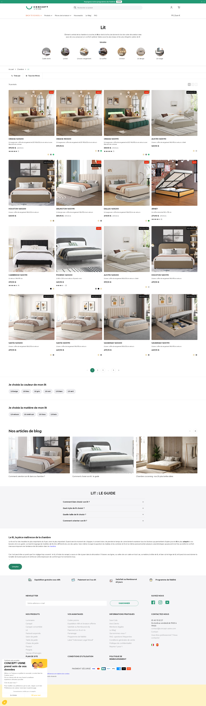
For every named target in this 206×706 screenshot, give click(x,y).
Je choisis (13, 695)
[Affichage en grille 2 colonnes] (196, 84)
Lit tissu (42, 414)
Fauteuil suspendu (33, 633)
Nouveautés (78, 15)
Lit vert (71, 391)
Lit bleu (26, 391)
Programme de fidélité (166, 580)
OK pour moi (36, 695)
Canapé (29, 624)
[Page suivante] (119, 370)
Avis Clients (114, 624)
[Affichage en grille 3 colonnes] (192, 84)
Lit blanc (59, 391)
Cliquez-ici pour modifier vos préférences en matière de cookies (48, 673)
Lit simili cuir (29, 414)
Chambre (20, 69)
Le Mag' (88, 15)
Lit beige (14, 391)
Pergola (29, 650)
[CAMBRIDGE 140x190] (32, 249)
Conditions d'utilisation (80, 656)
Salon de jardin (32, 637)
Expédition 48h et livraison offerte (82, 624)
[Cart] (177, 7)
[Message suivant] (204, 1)
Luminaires (30, 620)
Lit (27, 630)
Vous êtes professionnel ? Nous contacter (164, 636)
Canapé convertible (34, 627)
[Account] (170, 7)
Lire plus (103, 42)
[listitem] (48, 154)
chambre (52, 546)
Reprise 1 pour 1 (115, 646)
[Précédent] (190, 431)
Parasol (29, 646)
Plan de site (32, 656)
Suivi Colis (113, 620)
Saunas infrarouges (33, 653)
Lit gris (37, 391)
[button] (4, 702)
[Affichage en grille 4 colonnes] (189, 84)
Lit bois (54, 414)
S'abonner (124, 603)
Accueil (11, 69)
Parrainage (72, 633)
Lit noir (48, 391)
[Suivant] (195, 431)
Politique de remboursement (117, 657)
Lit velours (15, 414)
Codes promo (73, 620)
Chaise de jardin (32, 643)
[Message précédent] (1, 1)
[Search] (75, 7)
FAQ (95, 15)
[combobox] (108, 8)
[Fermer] (202, 2)
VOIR (139, 1)
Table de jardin (32, 640)
